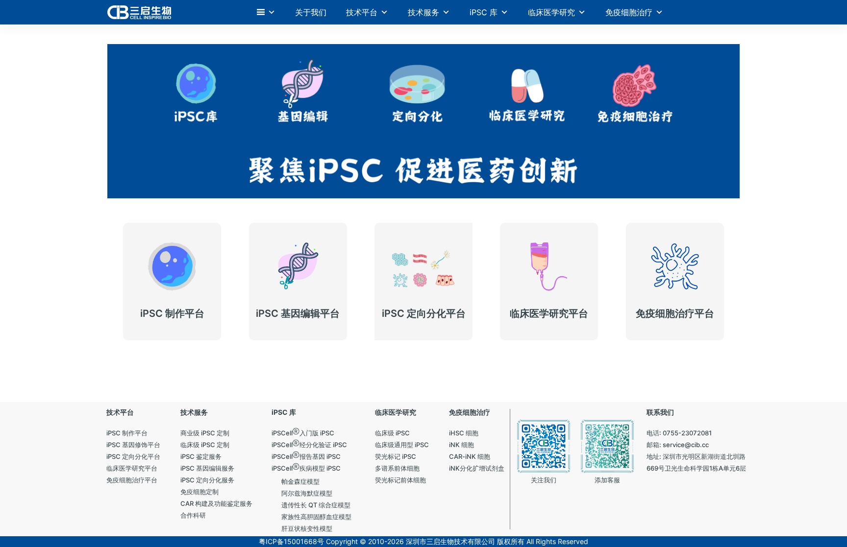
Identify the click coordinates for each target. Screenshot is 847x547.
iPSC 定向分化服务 (413, 278)
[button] (266, 12)
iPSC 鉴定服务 (155, 272)
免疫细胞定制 (404, 289)
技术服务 (423, 12)
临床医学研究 (551, 12)
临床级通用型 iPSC (162, 294)
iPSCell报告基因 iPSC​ (296, 278)
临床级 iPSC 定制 (159, 317)
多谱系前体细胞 (408, 300)
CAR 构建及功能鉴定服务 (674, 300)
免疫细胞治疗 (628, 12)
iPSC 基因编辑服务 (288, 300)
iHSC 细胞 (651, 266)
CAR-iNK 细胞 (657, 289)
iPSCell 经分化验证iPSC (424, 266)
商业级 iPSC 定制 (159, 306)
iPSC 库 (484, 12)
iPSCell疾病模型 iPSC (296, 289)
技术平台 (361, 12)
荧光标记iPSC (531, 283)
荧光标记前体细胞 (537, 306)
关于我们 (310, 12)
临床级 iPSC (152, 283)
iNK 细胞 (649, 278)
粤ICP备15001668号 (291, 541)
